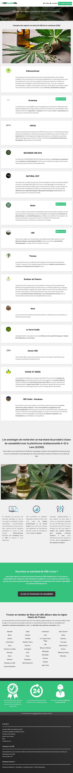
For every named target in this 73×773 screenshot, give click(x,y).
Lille (45, 644)
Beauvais (10, 652)
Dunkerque (27, 659)
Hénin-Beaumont (27, 663)
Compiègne (27, 649)
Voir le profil (61, 99)
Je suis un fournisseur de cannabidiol (36, 594)
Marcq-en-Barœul (45, 648)
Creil (27, 652)
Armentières (10, 642)
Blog (3, 738)
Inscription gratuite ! (66, 3)
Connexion (54, 3)
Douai (27, 656)
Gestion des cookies (8, 736)
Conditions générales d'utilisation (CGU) (13, 731)
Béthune (9, 659)
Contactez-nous (6, 741)
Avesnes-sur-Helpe (10, 649)
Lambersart (45, 631)
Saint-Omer (45, 665)
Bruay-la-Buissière (9, 666)
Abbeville (9, 631)
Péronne (45, 658)
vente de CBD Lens (7, 756)
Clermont (27, 645)
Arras (9, 645)
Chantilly (27, 638)
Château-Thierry (28, 642)
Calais (27, 631)
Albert (10, 635)
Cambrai (27, 635)
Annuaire (4, 729)
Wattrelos (63, 656)
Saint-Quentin (63, 631)
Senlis (63, 635)
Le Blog (46, 3)
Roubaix (45, 662)
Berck (10, 656)
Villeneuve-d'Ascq (63, 652)
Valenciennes (63, 645)
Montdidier (45, 655)
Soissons (63, 638)
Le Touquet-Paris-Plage (45, 640)
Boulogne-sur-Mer (9, 663)
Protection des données (8, 734)
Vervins (63, 649)
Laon (45, 635)
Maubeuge (45, 651)
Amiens (9, 638)
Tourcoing (63, 642)
